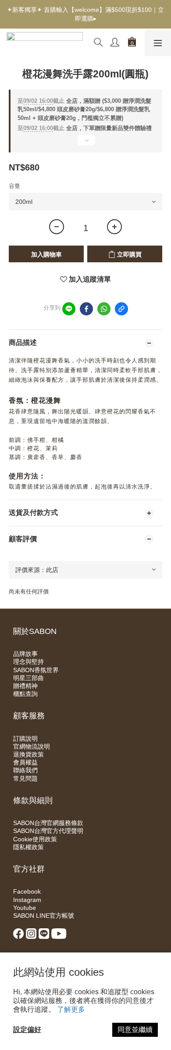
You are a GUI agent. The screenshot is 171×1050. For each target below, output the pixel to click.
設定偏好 (27, 1029)
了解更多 (71, 1009)
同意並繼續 (135, 1029)
